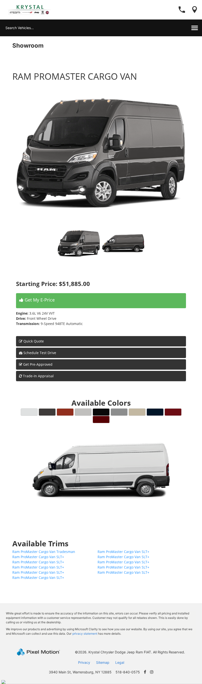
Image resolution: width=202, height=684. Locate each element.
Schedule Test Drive (39, 352)
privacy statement (84, 633)
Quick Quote (33, 341)
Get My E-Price (39, 300)
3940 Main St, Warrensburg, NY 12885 (80, 672)
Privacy (84, 662)
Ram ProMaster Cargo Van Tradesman (43, 551)
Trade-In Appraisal (38, 376)
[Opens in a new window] (145, 672)
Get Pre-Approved (37, 364)
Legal (119, 662)
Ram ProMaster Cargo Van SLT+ (123, 551)
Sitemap (102, 662)
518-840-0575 (128, 672)
